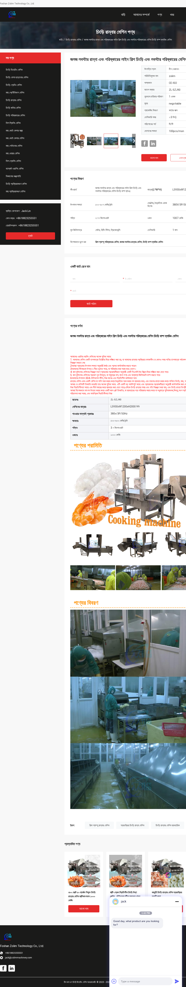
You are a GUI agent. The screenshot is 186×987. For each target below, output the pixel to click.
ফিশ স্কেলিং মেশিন (13, 161)
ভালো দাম (154, 157)
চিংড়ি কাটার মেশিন (13, 107)
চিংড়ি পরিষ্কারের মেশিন (15, 115)
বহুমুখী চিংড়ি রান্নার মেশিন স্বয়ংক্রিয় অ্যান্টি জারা (167, 894)
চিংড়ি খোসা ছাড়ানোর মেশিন (17, 77)
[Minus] (177, 901)
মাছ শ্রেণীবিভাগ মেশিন (15, 92)
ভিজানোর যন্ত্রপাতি (13, 176)
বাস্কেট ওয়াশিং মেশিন (14, 168)
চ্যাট (30, 236)
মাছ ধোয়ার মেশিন (13, 153)
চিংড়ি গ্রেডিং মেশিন (14, 84)
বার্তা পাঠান (91, 303)
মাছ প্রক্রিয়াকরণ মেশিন (15, 191)
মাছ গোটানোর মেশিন (14, 145)
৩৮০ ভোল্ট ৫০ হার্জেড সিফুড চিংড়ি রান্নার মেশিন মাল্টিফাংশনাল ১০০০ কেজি (82, 896)
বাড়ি (61, 39)
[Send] (177, 981)
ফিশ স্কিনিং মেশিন (13, 122)
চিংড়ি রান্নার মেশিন (73, 39)
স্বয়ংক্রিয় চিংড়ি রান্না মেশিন (132, 825)
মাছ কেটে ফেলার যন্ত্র (14, 130)
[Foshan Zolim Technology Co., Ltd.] (11, 14)
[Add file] (114, 981)
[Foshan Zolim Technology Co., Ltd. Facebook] (144, 143)
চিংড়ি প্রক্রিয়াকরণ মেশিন (16, 183)
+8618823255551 (26, 218)
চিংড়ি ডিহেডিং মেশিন (14, 69)
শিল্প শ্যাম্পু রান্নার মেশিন (99, 825)
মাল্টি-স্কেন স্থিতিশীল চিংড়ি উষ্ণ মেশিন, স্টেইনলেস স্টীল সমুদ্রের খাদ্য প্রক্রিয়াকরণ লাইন (125, 896)
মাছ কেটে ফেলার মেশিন (15, 138)
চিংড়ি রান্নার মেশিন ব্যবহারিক (168, 825)
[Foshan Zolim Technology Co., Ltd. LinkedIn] (153, 143)
